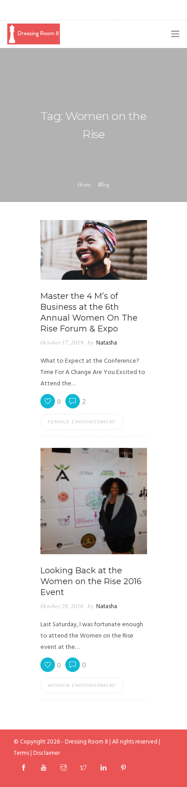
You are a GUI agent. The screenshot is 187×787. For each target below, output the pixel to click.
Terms (21, 753)
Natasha (106, 343)
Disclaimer (46, 753)
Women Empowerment (82, 685)
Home (84, 184)
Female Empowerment (82, 422)
